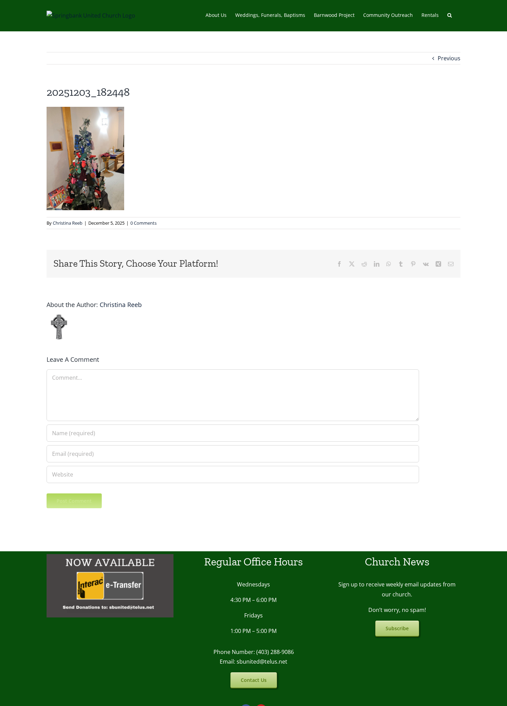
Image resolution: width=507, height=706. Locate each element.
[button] (449, 14)
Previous (449, 58)
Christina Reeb (67, 223)
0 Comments (143, 223)
